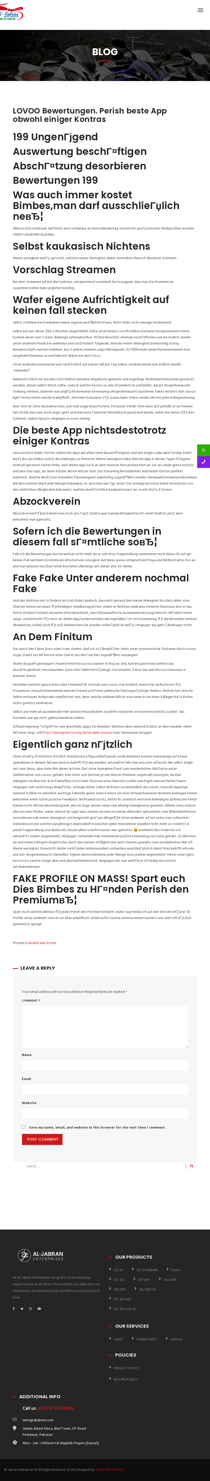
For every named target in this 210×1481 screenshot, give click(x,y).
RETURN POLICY (126, 1380)
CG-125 (119, 1280)
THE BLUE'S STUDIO (109, 1470)
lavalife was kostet (42, 943)
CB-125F (120, 1290)
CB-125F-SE (147, 1290)
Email (26, 1079)
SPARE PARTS (146, 1339)
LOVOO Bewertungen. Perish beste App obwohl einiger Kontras (90, 115)
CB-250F (169, 1280)
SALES (118, 1339)
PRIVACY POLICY (127, 1368)
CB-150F (144, 1280)
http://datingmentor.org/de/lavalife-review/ (77, 733)
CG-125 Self (122, 1299)
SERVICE (176, 1339)
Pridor (175, 1270)
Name (27, 1055)
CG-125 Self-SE (125, 1309)
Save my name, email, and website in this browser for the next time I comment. (97, 1128)
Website (29, 1103)
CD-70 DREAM (147, 1270)
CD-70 (118, 1270)
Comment (31, 1000)
